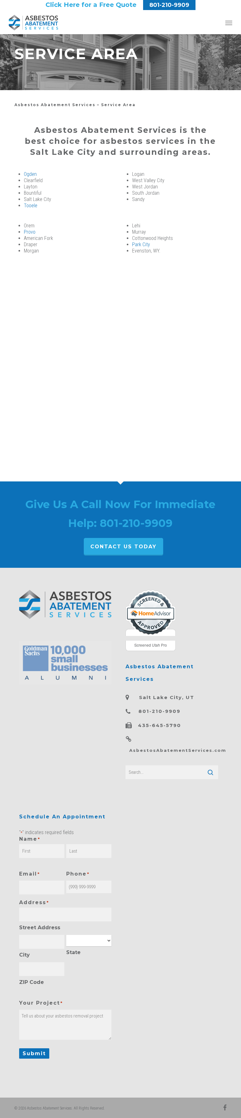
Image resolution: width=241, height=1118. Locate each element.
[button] (228, 22)
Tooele (30, 206)
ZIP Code (31, 982)
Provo (29, 232)
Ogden (30, 174)
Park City (141, 244)
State (73, 952)
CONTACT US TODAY (123, 547)
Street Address (39, 928)
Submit (34, 1053)
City (24, 955)
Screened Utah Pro (150, 645)
